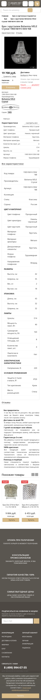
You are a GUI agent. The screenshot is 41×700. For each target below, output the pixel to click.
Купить (12, 520)
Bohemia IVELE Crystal (8, 100)
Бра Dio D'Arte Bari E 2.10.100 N (11, 506)
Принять (20, 696)
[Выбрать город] (25, 3)
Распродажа (7, 637)
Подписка (26, 648)
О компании (7, 653)
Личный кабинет (29, 633)
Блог (4, 649)
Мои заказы (27, 637)
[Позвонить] (31, 3)
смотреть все (31, 123)
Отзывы (19, 33)
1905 (10, 112)
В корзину (10, 87)
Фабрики (5, 645)
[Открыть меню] (4, 3)
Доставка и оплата (9, 641)
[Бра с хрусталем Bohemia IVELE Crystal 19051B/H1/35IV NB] (20, 53)
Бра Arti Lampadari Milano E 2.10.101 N (30, 506)
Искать (30, 10)
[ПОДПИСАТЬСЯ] (36, 621)
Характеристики (8, 33)
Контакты (5, 657)
